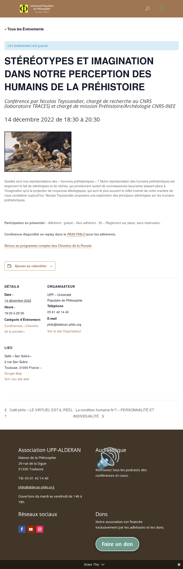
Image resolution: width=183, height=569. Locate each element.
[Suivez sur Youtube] (30, 529)
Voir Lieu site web (16, 379)
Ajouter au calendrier (31, 266)
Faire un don (117, 543)
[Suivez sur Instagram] (39, 529)
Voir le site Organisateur (64, 331)
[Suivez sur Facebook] (21, 529)
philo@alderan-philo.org (36, 487)
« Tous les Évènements (24, 28)
